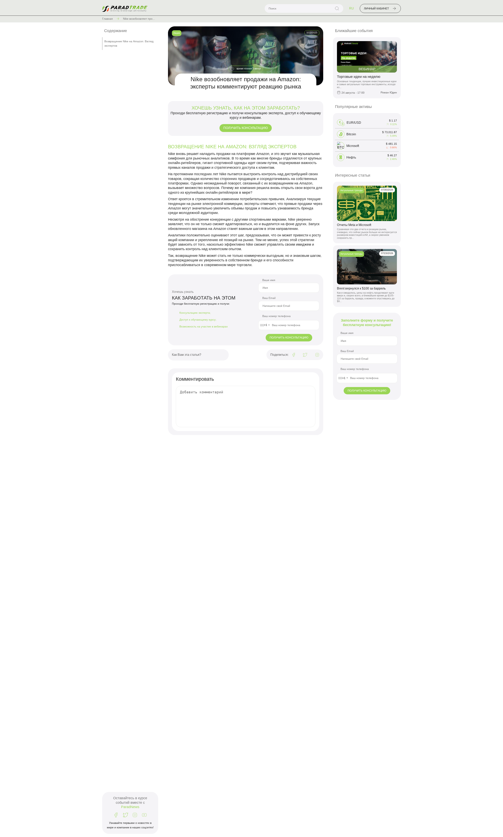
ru (351, 8)
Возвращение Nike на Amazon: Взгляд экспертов (128, 43)
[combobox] (265, 325)
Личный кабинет (376, 8)
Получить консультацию (245, 128)
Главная (107, 18)
